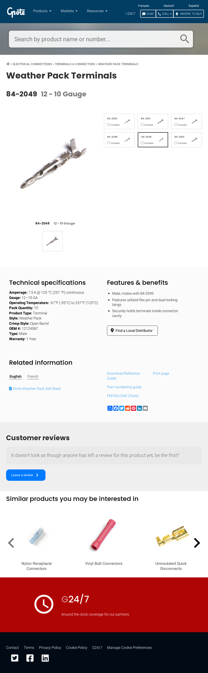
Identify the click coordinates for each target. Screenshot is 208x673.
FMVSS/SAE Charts (123, 396)
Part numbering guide (124, 387)
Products (40, 11)
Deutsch (169, 6)
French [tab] (32, 376)
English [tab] (16, 376)
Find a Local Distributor (134, 330)
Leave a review (25, 475)
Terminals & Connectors (75, 64)
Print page (161, 373)
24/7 (130, 13)
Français (143, 6)
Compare (104, 654)
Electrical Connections (32, 64)
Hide (193, 531)
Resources (95, 11)
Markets (68, 11)
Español (194, 6)
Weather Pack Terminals (118, 64)
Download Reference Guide (123, 376)
